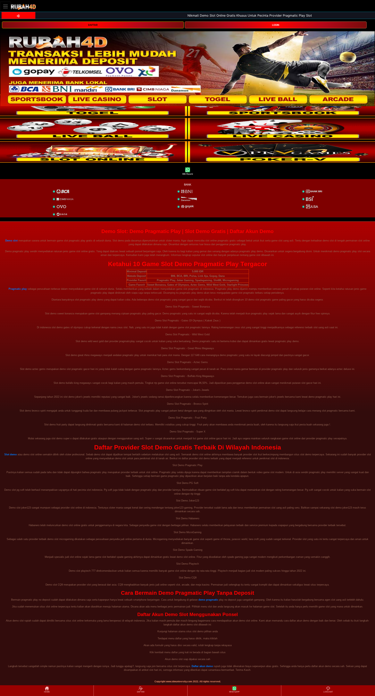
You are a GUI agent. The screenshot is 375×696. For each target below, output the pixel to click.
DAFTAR (93, 25)
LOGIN (275, 25)
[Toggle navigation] (5, 6)
